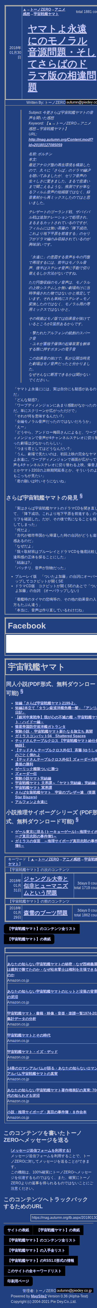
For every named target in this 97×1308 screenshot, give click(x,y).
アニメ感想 (71, 859)
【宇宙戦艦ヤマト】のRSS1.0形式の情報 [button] (40, 1260)
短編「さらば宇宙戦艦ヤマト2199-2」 (46, 703)
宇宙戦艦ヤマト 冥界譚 (33, 788)
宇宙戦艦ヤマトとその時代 (29, 1035)
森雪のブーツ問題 (46, 913)
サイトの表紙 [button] (18, 1230)
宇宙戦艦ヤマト (46, 14)
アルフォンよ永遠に (31, 802)
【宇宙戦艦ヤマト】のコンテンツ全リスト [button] (41, 929)
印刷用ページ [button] (18, 1281)
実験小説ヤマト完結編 (33, 778)
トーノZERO (40, 9)
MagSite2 (39, 1296)
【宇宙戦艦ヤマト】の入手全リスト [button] (36, 1250)
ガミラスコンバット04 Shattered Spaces (50, 736)
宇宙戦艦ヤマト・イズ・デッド (32, 1052)
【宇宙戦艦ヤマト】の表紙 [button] (29, 939)
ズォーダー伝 (26, 774)
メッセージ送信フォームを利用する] (41, 1150)
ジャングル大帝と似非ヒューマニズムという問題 (46, 886)
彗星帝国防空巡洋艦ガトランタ (40, 727)
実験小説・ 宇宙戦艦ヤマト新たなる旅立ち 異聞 (54, 731)
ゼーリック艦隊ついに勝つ (36, 769)
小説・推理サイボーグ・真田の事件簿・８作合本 (47, 1112)
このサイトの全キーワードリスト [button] (34, 1271)
